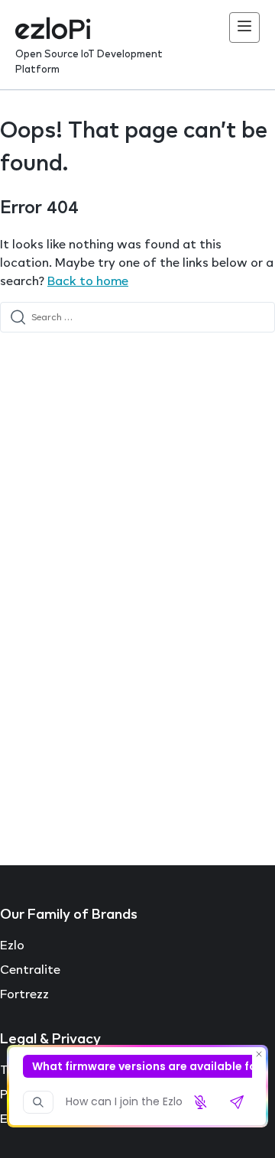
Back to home (87, 280)
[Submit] (18, 317)
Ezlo (12, 944)
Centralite (30, 969)
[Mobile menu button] (244, 27)
